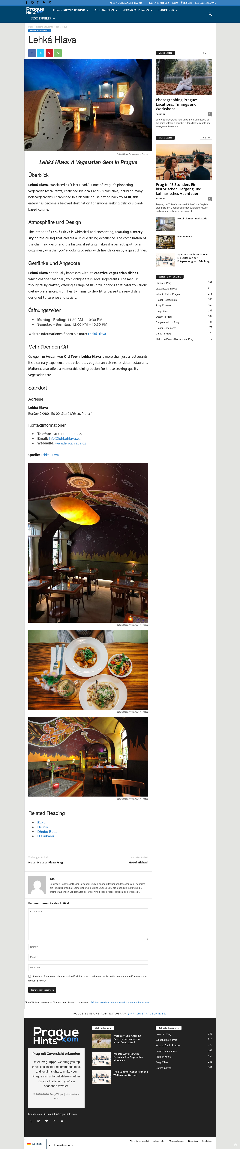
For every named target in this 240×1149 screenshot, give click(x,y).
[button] (210, 14)
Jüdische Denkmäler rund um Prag (174, 339)
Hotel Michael (138, 862)
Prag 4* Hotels (164, 305)
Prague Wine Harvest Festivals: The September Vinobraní (128, 1057)
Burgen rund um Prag (167, 322)
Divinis (42, 826)
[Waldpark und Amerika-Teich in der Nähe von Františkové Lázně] (101, 1041)
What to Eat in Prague (168, 294)
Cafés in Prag (163, 333)
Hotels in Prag (163, 283)
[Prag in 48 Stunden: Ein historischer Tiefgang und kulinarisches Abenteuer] (184, 162)
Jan (52, 878)
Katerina (161, 113)
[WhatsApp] (58, 53)
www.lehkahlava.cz (70, 442)
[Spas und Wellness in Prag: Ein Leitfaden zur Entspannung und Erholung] (165, 260)
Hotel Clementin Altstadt (192, 218)
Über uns (186, 2)
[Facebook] (26, 2)
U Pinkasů (45, 835)
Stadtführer (41, 18)
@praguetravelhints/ (147, 1013)
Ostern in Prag (164, 316)
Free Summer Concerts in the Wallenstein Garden (130, 1073)
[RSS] (44, 2)
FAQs (175, 2)
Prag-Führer (162, 311)
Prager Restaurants (44, 26)
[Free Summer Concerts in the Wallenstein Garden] (101, 1077)
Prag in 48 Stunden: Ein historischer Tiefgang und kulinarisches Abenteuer (178, 189)
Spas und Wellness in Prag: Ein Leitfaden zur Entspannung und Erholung (193, 258)
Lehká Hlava (97, 334)
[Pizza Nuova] (165, 242)
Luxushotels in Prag (166, 288)
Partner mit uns (159, 2)
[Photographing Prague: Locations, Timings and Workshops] (184, 77)
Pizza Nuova (184, 236)
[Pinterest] (38, 2)
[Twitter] (50, 2)
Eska (41, 822)
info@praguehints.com (64, 1114)
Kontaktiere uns (205, 2)
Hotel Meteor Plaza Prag (45, 862)
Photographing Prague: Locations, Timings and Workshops (176, 104)
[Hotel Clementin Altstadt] (165, 224)
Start (30, 26)
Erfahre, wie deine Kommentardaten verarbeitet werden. (121, 1002)
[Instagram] (32, 2)
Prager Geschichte (166, 328)
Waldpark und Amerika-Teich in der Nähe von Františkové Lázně (127, 1039)
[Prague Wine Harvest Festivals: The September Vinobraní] (101, 1059)
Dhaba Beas (47, 831)
